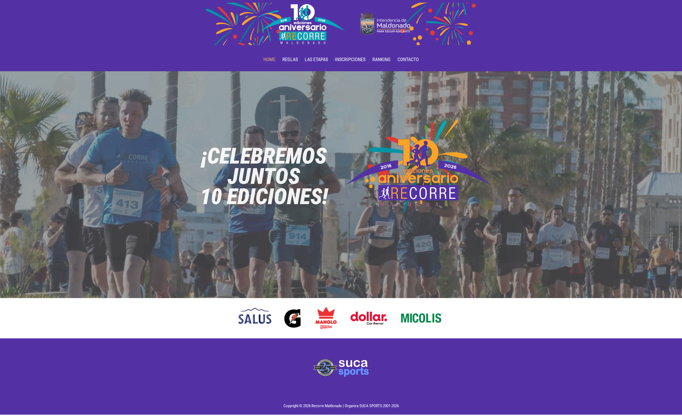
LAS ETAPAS (316, 59)
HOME (269, 59)
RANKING (381, 59)
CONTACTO (408, 59)
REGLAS (290, 59)
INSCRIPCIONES (350, 59)
